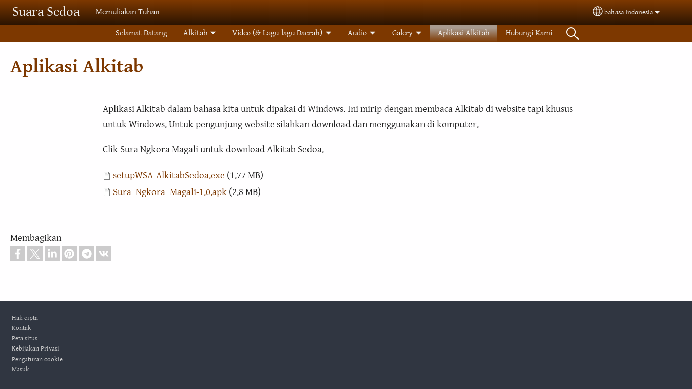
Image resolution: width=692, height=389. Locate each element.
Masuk (20, 369)
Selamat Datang (141, 33)
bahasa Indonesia (628, 12)
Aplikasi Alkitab (463, 33)
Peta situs (24, 338)
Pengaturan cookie (37, 359)
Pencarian (572, 33)
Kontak (21, 328)
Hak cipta (25, 318)
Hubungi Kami (529, 33)
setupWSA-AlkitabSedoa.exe (169, 175)
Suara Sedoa (46, 12)
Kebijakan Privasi (35, 349)
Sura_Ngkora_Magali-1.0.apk (170, 192)
